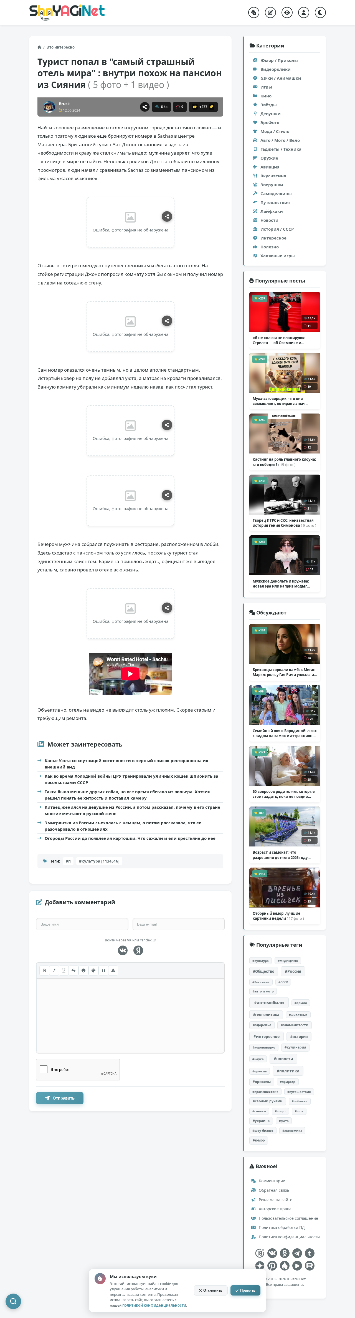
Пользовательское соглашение (288, 1218)
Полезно (269, 247)
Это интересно (61, 47)
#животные (298, 1015)
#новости (283, 1058)
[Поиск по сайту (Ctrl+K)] (13, 1301)
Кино (266, 96)
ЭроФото (269, 122)
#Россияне (261, 982)
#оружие (259, 1071)
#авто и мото (263, 991)
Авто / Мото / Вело (280, 140)
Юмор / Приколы (279, 60)
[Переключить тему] (320, 12)
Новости (269, 220)
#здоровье (262, 1025)
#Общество (263, 971)
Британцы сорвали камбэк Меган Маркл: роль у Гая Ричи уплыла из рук (284, 672)
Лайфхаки (271, 211)
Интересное (273, 238)
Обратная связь (273, 1190)
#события (300, 1101)
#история (299, 1036)
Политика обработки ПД (281, 1227)
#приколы (262, 1081)
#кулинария (295, 1047)
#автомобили (269, 1002)
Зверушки (271, 184)
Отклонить (212, 1290)
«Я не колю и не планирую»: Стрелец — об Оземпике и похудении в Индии (279, 340)
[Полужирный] (44, 971)
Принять (247, 1290)
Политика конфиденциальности (289, 1236)
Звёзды (268, 104)
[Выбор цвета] (93, 971)
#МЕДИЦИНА (288, 961)
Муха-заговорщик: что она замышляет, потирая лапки (279, 401)
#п (68, 861)
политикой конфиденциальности (154, 1305)
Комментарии (271, 1180)
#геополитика (266, 1014)
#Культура (260, 961)
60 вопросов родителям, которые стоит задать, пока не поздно (284, 794)
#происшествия (265, 1092)
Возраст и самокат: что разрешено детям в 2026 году (280, 855)
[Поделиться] (145, 107)
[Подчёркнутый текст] (64, 971)
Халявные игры (277, 255)
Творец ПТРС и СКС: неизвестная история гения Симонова (284, 523)
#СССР (283, 982)
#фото (284, 1121)
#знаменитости (294, 1025)
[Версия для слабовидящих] (287, 12)
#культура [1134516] (99, 861)
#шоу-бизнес (262, 1130)
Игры (266, 87)
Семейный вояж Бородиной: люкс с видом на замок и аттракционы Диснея (285, 733)
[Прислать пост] (270, 12)
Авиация (270, 167)
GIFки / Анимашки (280, 78)
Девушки (270, 113)
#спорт (280, 1111)
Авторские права (274, 1208)
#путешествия (299, 1092)
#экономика (292, 1130)
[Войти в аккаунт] (303, 12)
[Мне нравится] (195, 107)
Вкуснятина (273, 175)
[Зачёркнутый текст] (73, 971)
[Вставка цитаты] (103, 971)
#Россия (293, 971)
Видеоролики (275, 69)
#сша (299, 1111)
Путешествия (275, 202)
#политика (288, 1070)
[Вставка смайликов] (83, 971)
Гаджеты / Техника (280, 149)
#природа (288, 1082)
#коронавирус (263, 1047)
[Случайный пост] (253, 12)
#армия (301, 1003)
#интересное (266, 1036)
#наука (258, 1059)
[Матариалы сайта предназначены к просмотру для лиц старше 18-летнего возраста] (260, 1253)
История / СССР (277, 229)
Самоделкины (276, 193)
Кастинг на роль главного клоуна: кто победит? (284, 462)
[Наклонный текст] (54, 971)
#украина (261, 1120)
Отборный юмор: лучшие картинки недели (278, 916)
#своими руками (268, 1101)
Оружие (269, 158)
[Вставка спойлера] (113, 971)
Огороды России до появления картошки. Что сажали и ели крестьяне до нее (130, 838)
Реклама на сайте (275, 1199)
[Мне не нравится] (211, 107)
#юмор (259, 1140)
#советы (259, 1111)
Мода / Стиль (274, 131)
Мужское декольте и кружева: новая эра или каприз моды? (281, 584)
